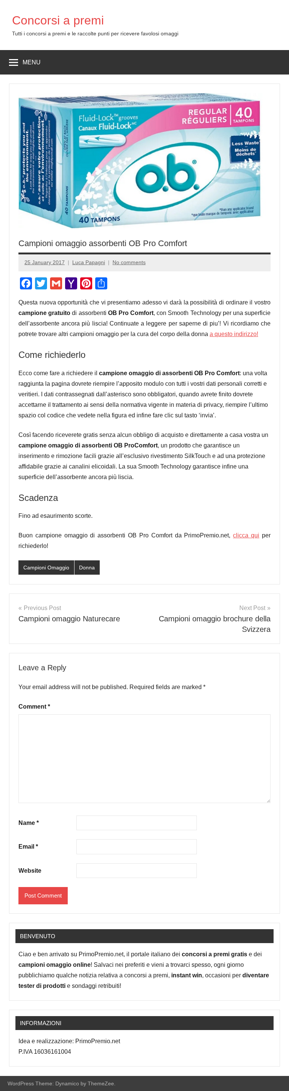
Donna (87, 568)
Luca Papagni (88, 262)
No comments (129, 262)
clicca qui (246, 535)
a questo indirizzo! (234, 334)
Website (29, 870)
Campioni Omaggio (46, 568)
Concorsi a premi (58, 20)
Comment (34, 706)
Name (28, 823)
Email (28, 846)
